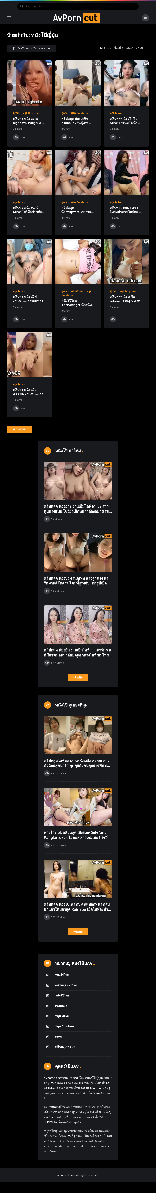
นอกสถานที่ (60, 1117)
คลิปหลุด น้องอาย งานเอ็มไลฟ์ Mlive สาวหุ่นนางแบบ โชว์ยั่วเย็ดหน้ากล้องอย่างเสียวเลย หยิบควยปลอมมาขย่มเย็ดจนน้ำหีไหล (77, 511)
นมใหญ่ (106, 1112)
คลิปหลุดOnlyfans (91, 1088)
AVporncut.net (53, 1078)
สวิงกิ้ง (94, 1117)
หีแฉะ (73, 1130)
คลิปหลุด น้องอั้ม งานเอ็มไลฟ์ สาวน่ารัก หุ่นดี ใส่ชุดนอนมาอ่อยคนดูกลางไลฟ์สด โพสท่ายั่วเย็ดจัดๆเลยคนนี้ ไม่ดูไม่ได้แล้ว (77, 655)
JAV (51, 1083)
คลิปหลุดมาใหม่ (74, 1078)
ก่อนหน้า (21, 429)
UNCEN (48, 1122)
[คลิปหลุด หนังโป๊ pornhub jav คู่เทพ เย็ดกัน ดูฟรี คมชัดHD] (76, 18)
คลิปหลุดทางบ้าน (66, 985)
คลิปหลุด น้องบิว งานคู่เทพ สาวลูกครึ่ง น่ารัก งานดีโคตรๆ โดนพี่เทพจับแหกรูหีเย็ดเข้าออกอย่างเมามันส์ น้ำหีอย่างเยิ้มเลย (76, 583)
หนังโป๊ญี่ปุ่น (94, 1078)
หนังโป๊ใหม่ (62, 975)
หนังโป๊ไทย (77, 291)
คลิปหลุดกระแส (65, 1046)
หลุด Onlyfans (31, 113)
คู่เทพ (16, 113)
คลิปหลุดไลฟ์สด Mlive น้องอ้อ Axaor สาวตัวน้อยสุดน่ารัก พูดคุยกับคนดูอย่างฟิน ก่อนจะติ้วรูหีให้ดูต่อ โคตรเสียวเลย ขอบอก (78, 766)
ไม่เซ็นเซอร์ (61, 1122)
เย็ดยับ (100, 1093)
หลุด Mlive (116, 113)
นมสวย (48, 1117)
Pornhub (61, 1005)
